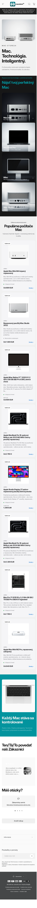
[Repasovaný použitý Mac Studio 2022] (18, 307)
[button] (9, 776)
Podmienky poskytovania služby (12, 902)
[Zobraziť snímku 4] (22, 811)
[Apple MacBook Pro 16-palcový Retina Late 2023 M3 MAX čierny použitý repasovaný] (18, 419)
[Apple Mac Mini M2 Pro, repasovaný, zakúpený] (18, 633)
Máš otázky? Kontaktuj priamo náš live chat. (18, 805)
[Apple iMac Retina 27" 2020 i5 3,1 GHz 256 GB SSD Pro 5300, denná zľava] (18, 361)
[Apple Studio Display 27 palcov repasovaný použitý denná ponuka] (18, 473)
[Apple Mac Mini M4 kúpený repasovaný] (18, 255)
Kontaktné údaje (22, 904)
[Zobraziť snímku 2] (17, 811)
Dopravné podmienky (25, 902)
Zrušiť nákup (18, 821)
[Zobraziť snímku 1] (15, 811)
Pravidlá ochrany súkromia (25, 900)
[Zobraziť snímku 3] (19, 811)
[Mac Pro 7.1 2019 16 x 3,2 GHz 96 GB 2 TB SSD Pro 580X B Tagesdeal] (18, 581)
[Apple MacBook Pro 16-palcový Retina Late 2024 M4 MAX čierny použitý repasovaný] (18, 527)
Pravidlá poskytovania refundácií (11, 900)
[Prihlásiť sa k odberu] (30, 869)
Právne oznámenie (14, 904)
